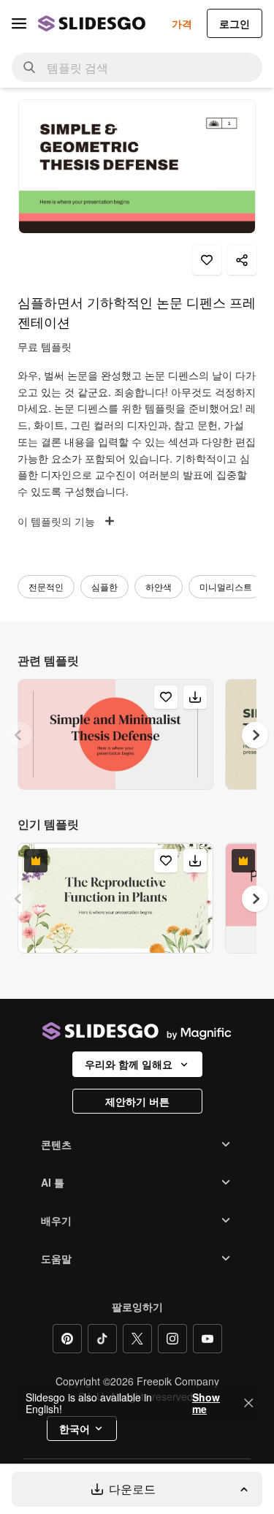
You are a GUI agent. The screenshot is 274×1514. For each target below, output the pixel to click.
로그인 (234, 23)
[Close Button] (248, 1403)
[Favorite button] (206, 260)
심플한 (104, 586)
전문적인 (46, 586)
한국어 (74, 1428)
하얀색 (158, 586)
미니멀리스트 (225, 586)
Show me (206, 1403)
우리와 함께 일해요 (128, 1064)
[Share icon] (241, 260)
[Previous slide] (19, 735)
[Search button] (29, 67)
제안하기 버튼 (137, 1101)
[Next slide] (255, 735)
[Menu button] (19, 23)
